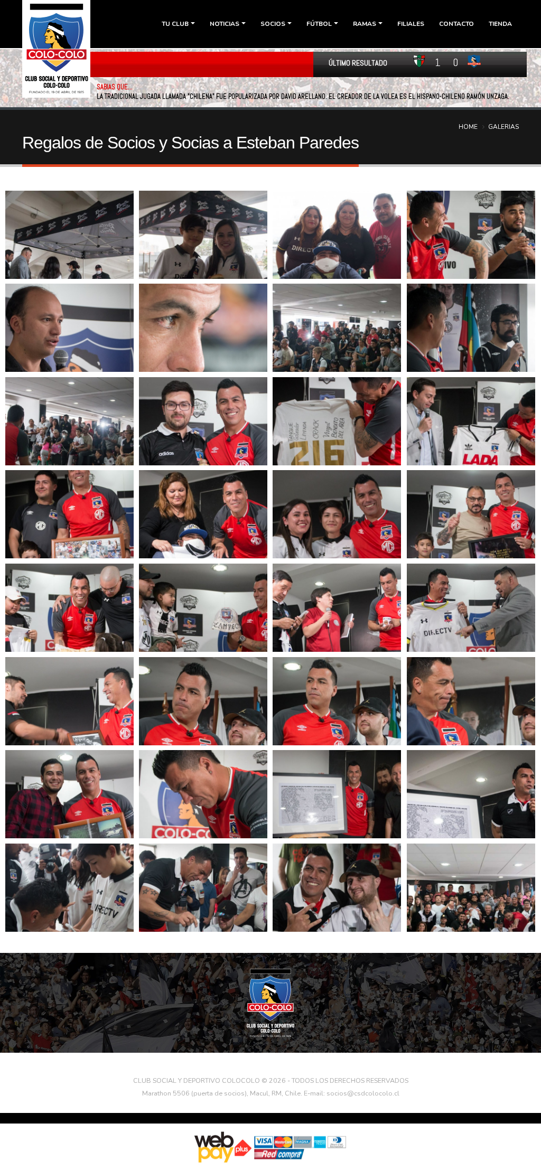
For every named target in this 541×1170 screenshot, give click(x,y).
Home (468, 127)
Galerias (503, 127)
